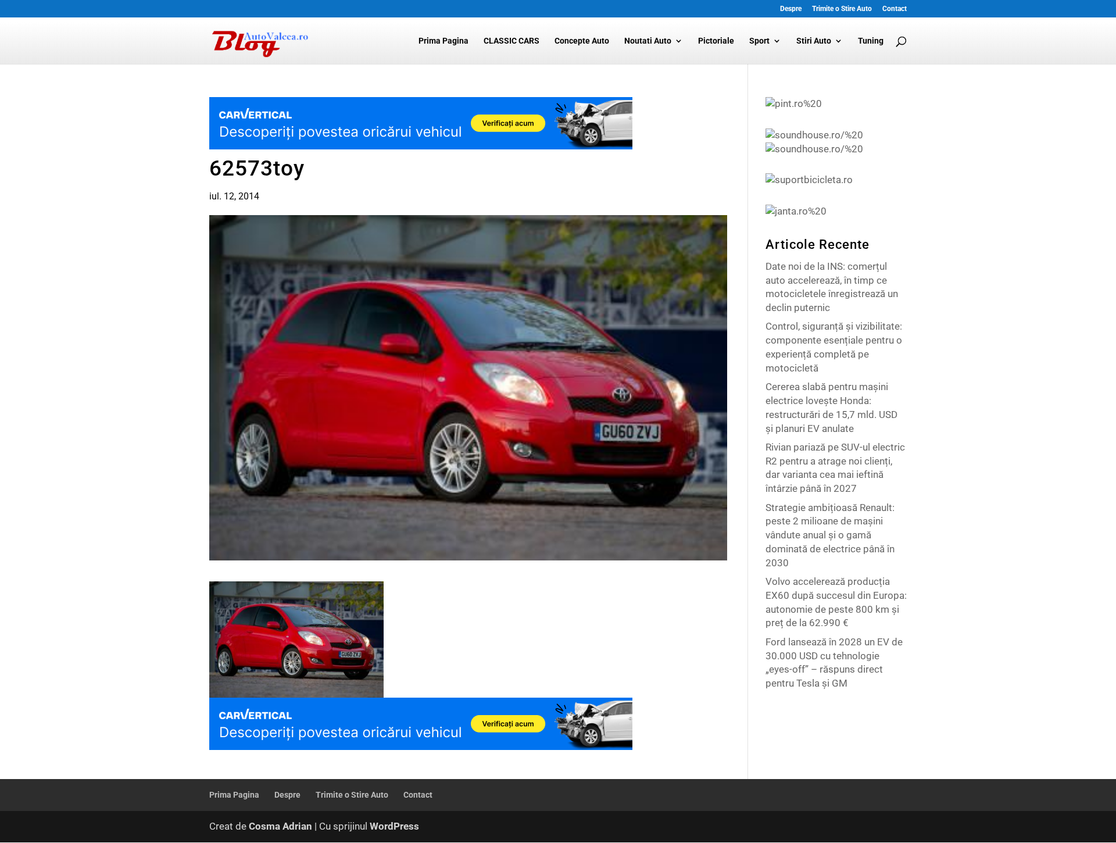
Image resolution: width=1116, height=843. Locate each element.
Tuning (871, 41)
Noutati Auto (647, 41)
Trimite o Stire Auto (842, 9)
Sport (759, 41)
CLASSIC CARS (511, 41)
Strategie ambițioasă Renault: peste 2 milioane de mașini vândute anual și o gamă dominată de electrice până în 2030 (830, 535)
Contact (894, 9)
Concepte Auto (582, 41)
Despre (791, 9)
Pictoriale (716, 41)
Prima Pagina (443, 41)
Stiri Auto (813, 41)
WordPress (394, 826)
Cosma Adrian (280, 826)
